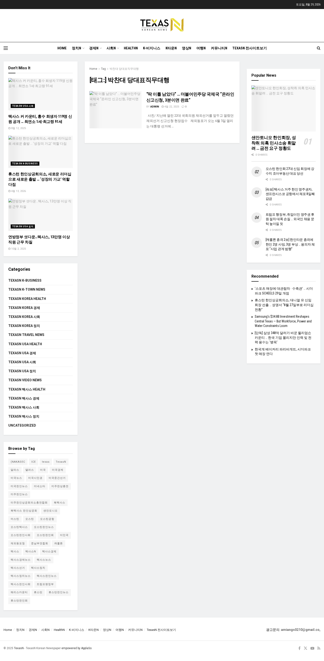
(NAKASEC (18, 461)
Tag (103, 68)
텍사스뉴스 (44, 559)
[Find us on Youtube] (312, 648)
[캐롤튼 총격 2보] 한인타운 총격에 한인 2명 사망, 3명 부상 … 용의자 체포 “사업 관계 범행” (290, 244)
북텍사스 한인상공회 (24, 510)
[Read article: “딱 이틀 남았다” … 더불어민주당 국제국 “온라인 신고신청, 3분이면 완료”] (115, 109)
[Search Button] (318, 48)
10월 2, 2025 (18, 248)
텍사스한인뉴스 (47, 575)
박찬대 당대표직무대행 (124, 68)
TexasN (61, 461)
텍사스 (15, 551)
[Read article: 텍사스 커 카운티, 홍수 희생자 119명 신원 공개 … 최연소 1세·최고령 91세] (40, 94)
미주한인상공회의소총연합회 (29, 502)
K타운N (171, 48)
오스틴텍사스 (19, 527)
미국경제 (57, 469)
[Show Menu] (6, 48)
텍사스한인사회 (21, 584)
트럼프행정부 (45, 584)
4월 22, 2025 (171, 106)
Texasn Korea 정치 (24, 326)
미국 (43, 469)
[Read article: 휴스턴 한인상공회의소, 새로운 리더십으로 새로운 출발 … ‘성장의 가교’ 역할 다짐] (40, 152)
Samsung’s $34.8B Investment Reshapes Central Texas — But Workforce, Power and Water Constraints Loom (283, 321)
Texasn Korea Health (27, 299)
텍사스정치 (38, 567)
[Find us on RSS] (318, 648)
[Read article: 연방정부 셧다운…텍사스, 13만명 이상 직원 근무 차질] (40, 215)
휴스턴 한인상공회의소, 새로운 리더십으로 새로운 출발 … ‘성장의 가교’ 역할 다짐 (39, 179)
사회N (111, 48)
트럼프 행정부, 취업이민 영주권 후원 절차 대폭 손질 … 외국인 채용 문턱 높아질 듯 (290, 219)
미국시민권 (35, 477)
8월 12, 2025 (18, 128)
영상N (186, 48)
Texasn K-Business (25, 163)
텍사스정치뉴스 (21, 575)
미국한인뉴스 (19, 486)
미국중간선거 (57, 477)
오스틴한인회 (45, 535)
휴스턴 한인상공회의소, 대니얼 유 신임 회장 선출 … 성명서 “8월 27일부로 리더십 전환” (284, 304)
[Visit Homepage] (162, 25)
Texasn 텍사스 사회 (23, 407)
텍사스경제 (49, 551)
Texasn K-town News (26, 289)
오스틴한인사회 (21, 535)
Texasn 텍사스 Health (26, 389)
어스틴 (15, 519)
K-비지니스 (151, 48)
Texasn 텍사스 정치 (23, 416)
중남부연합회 (39, 543)
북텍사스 (59, 502)
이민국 (64, 535)
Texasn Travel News (26, 335)
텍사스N (30, 551)
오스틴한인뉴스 (44, 527)
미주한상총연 (60, 486)
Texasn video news (25, 380)
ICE (33, 461)
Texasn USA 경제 (22, 353)
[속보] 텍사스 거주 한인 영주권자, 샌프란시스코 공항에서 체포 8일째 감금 (290, 193)
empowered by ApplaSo (76, 648)
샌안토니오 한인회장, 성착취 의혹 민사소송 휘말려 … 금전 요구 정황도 (273, 143)
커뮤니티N (219, 48)
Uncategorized (22, 425)
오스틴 (29, 519)
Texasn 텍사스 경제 (23, 398)
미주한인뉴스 (19, 494)
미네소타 (39, 486)
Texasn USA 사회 (22, 106)
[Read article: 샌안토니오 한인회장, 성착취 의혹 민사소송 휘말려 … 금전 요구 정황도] (283, 108)
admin (154, 106)
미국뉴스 (16, 477)
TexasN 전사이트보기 (249, 48)
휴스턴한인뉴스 (59, 592)
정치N (76, 48)
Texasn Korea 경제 (24, 308)
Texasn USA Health (25, 344)
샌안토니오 (50, 510)
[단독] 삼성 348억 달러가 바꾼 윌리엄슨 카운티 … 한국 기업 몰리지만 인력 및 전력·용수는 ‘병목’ (283, 337)
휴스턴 (38, 592)
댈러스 (29, 469)
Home (62, 48)
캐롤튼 (58, 543)
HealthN (131, 48)
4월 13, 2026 (18, 191)
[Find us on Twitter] (305, 648)
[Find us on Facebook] (299, 648)
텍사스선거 (18, 567)
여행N (201, 48)
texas (46, 461)
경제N (93, 48)
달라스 (15, 469)
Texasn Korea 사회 (24, 317)
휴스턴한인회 (19, 600)
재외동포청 (18, 543)
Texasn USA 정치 (22, 226)
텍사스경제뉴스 (21, 559)
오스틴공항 (47, 519)
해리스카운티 (19, 592)
